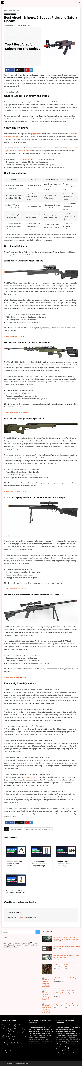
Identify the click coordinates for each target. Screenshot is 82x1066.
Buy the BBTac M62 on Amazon (15, 336)
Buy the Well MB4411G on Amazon (16, 413)
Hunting (56, 941)
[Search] (78, 2)
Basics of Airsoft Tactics (32, 829)
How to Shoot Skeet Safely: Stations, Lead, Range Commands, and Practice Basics (66, 993)
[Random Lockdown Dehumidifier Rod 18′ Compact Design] (41, 851)
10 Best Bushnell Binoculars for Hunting (67, 946)
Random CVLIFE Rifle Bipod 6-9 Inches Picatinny (14, 864)
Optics (55, 959)
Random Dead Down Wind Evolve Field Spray (15, 892)
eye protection (35, 134)
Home (5, 10)
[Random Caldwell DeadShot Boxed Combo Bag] (66, 851)
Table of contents (12, 92)
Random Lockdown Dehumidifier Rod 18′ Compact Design (40, 864)
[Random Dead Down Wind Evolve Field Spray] (16, 880)
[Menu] (2, 2)
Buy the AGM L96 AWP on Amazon (16, 491)
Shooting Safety (47, 829)
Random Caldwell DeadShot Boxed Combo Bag (63, 864)
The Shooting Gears (9, 25)
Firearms (56, 996)
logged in (20, 917)
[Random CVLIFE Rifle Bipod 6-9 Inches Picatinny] (16, 851)
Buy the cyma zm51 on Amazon (15, 589)
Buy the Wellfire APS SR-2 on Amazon (17, 677)
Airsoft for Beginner (16, 829)
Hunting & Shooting (13, 10)
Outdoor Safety (57, 981)
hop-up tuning (30, 777)
